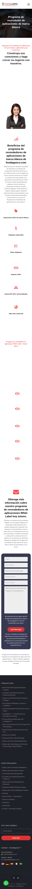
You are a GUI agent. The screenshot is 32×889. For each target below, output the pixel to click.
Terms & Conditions (9, 799)
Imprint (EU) (6, 805)
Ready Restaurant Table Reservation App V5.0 (15, 731)
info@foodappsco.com (10, 854)
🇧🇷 (20, 864)
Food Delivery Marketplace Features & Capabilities (14, 704)
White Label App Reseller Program (13, 770)
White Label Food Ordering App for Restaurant (13, 783)
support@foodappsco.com (11, 859)
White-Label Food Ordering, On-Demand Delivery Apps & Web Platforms (15, 745)
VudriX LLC (13, 884)
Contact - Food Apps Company (12, 808)
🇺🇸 (2, 864)
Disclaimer (6, 802)
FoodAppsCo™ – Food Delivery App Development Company (14, 715)
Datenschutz (18, 796)
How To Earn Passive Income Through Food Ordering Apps (16, 725)
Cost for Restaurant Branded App (13, 773)
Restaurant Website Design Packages (14, 787)
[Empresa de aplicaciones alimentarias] (11, 4)
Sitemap (5, 793)
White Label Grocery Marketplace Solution (15, 790)
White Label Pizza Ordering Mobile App (15, 741)
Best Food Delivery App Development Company (14, 689)
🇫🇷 (16, 864)
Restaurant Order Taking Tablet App (13, 738)
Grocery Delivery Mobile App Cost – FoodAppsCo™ (13, 720)
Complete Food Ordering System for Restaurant (14, 778)
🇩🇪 (7, 864)
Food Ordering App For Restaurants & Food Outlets (16, 710)
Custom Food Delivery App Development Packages (15, 699)
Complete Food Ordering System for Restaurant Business (14, 694)
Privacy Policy (7, 796)
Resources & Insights (9, 735)
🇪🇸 (11, 864)
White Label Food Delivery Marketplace (15, 767)
